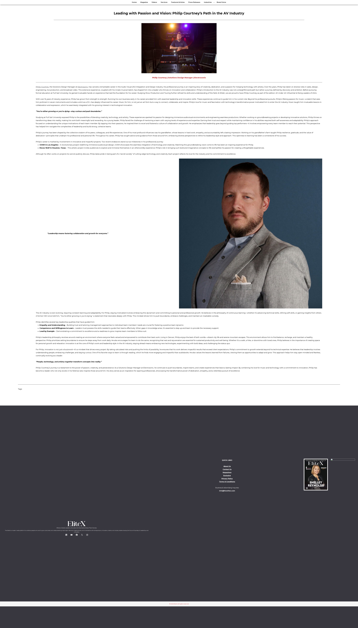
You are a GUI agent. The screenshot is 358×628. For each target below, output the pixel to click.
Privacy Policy (227, 479)
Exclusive (227, 475)
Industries (208, 2)
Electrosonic (83, 87)
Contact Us (227, 469)
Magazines (227, 472)
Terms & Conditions (227, 482)
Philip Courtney (42, 87)
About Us (227, 466)
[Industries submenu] (214, 2)
